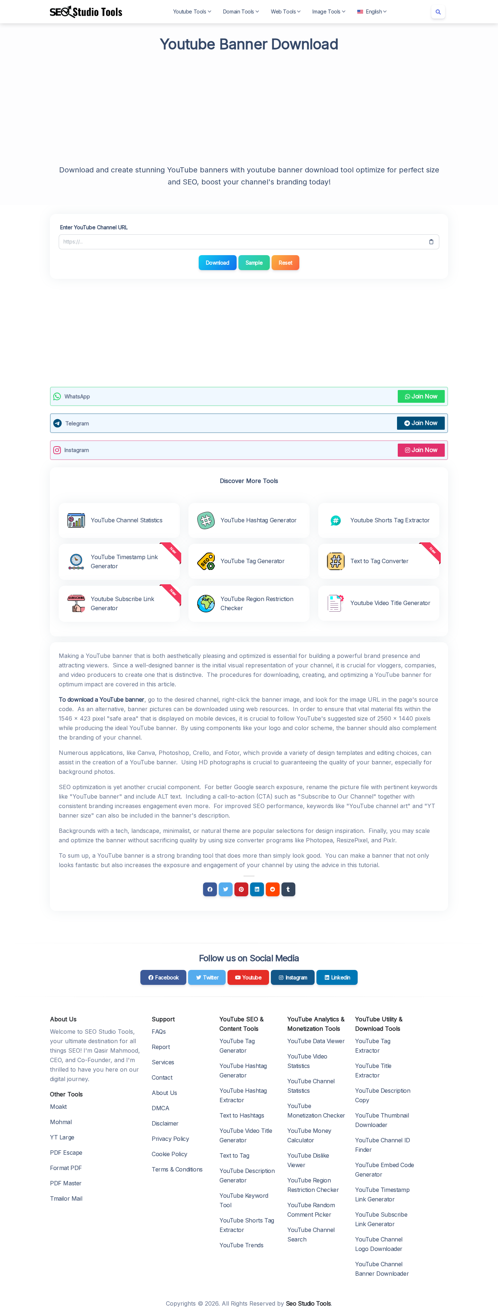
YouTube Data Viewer (316, 1041)
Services (163, 1062)
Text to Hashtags (241, 1115)
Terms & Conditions (177, 1169)
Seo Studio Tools (308, 1303)
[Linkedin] (257, 889)
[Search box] (438, 12)
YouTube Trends (241, 1245)
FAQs (159, 1031)
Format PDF (66, 1167)
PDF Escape (66, 1152)
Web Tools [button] (283, 11)
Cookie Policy (169, 1154)
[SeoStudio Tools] (86, 11)
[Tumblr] (288, 889)
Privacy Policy (170, 1138)
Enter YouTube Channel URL (94, 227)
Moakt (58, 1106)
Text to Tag (234, 1155)
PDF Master (66, 1183)
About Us (164, 1092)
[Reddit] (273, 889)
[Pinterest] (241, 889)
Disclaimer (165, 1123)
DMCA (160, 1108)
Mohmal (61, 1122)
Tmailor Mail (66, 1198)
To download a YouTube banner (101, 699)
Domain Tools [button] (238, 11)
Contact (162, 1077)
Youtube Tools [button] (189, 11)
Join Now (424, 396)
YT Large (62, 1137)
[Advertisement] (249, 107)
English (374, 11)
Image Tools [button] (326, 11)
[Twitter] (226, 889)
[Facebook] (210, 889)
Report (161, 1046)
